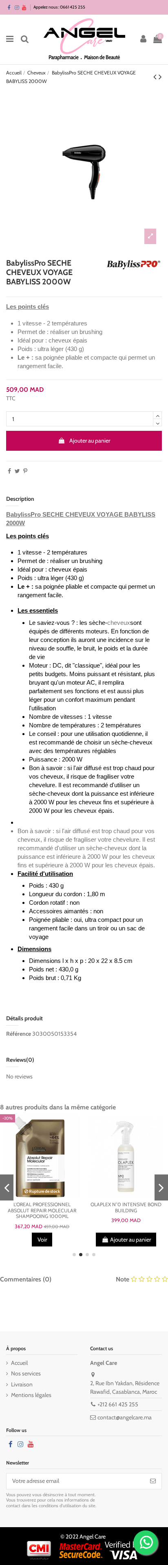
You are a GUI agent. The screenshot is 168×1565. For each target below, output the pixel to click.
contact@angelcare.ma (124, 1417)
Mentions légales (31, 1395)
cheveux (118, 622)
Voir (42, 1239)
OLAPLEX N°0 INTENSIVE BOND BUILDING (126, 1207)
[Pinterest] (25, 471)
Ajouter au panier (89, 440)
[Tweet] (17, 471)
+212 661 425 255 (117, 1404)
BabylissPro (23, 514)
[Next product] (160, 77)
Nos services (26, 1373)
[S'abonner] (152, 1481)
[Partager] (9, 471)
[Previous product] (156, 77)
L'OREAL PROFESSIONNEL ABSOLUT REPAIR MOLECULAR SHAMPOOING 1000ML (42, 1210)
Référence (18, 1033)
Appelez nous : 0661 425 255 (59, 7)
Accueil (19, 1362)
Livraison (22, 1384)
